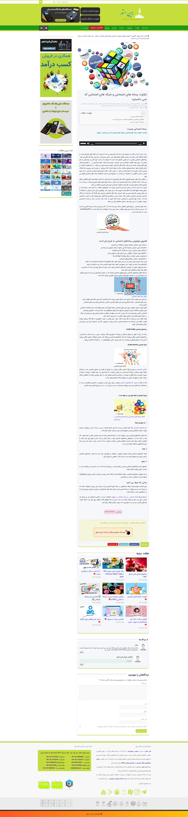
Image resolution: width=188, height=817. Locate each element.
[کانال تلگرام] (58, 2)
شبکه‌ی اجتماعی (142, 369)
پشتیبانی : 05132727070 (113, 512)
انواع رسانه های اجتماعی (139, 296)
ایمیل (145, 711)
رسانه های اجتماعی (141, 154)
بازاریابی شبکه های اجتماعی (107, 36)
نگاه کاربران (134, 106)
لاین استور (140, 36)
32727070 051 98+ (52, 757)
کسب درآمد (123, 106)
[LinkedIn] (65, 2)
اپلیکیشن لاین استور (93, 814)
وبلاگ (128, 106)
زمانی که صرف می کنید (136, 122)
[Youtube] (63, 2)
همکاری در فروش (96, 27)
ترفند (122, 104)
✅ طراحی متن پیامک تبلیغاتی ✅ (92, 598)
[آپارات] (54, 2)
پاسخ (81, 652)
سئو (96, 104)
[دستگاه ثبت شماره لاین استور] (60, 14)
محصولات (129, 28)
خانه (146, 36)
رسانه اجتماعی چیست (136, 117)
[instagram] (61, 2)
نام (146, 704)
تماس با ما (85, 28)
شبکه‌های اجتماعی (125, 383)
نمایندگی (114, 28)
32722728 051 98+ (52, 759)
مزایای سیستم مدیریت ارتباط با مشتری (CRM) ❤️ (113, 598)
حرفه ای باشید (116, 104)
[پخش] (144, 143)
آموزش (133, 36)
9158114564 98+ (76, 762)
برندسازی (126, 104)
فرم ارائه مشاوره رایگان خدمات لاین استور (110, 532)
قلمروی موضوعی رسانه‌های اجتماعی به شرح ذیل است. (127, 119)
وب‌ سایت (144, 719)
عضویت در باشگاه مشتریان (90, 19)
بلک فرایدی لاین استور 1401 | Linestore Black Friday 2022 (113, 574)
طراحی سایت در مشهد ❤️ (114, 619)
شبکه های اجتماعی (101, 199)
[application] (113, 143)
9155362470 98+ (51, 762)
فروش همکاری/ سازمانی (90, 11)
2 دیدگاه (142, 108)
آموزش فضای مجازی (124, 36)
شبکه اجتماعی (133, 497)
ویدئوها (107, 28)
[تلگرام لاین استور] (144, 792)
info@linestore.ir (76, 768)
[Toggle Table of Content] (142, 113)
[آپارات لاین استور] (130, 792)
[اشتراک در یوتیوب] (103, 792)
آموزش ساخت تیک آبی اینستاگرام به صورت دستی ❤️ (137, 622)
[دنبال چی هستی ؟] (40, 2)
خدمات (122, 28)
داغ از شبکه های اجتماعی (105, 104)
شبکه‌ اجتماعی (101, 441)
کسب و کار (105, 385)
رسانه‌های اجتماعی (139, 428)
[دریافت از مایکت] (117, 792)
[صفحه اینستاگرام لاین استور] (137, 792)
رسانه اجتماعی (122, 497)
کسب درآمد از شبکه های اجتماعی (110, 106)
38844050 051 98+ (77, 757)
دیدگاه (144, 683)
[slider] (83, 143)
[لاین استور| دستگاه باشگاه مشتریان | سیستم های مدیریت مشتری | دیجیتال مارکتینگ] (131, 14)
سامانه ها (145, 28)
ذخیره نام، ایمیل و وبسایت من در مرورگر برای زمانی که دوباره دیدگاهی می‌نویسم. (122, 726)
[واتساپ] (56, 2)
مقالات (137, 28)
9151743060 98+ (76, 765)
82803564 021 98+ (49, 768)
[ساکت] (88, 143)
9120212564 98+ (51, 765)
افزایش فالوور (143, 469)
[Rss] (67, 2)
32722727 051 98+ (77, 759)
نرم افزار (140, 106)
